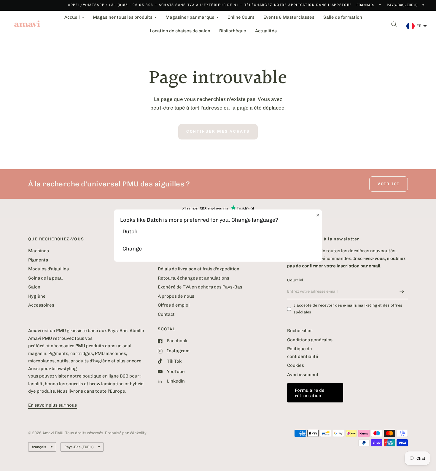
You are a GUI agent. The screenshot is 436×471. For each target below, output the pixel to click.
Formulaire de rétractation (309, 393)
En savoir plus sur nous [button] (52, 405)
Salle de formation (342, 17)
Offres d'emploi (174, 305)
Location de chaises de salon (180, 31)
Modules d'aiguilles (48, 269)
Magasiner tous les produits (122, 17)
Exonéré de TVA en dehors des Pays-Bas (200, 287)
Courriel (295, 280)
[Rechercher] (394, 24)
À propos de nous (176, 296)
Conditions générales (309, 339)
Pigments (38, 260)
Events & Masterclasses (288, 17)
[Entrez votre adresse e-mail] (402, 291)
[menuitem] (74, 17)
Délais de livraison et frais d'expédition (198, 269)
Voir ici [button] (389, 184)
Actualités (266, 31)
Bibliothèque (232, 31)
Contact (166, 314)
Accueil (72, 17)
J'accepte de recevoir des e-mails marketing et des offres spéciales (347, 308)
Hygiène (37, 296)
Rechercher (299, 330)
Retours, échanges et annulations (193, 278)
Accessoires (41, 305)
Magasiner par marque (190, 17)
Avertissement (303, 374)
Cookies (295, 365)
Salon (34, 287)
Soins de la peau (45, 278)
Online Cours (240, 17)
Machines (38, 250)
